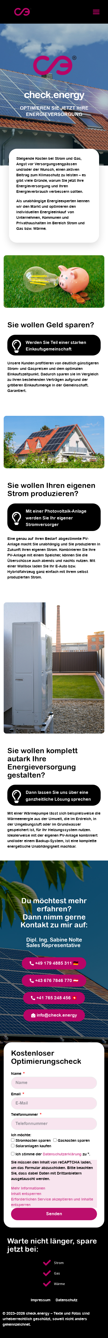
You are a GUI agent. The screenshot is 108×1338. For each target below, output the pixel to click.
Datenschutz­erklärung (63, 1154)
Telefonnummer (25, 1115)
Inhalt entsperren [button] (26, 1194)
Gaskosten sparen (74, 1141)
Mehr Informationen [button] (28, 1188)
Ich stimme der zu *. (52, 1154)
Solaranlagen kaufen (33, 1146)
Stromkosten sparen (33, 1141)
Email (16, 1094)
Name (16, 1074)
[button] (96, 11)
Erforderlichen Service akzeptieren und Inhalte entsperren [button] (52, 1202)
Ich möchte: (21, 1135)
